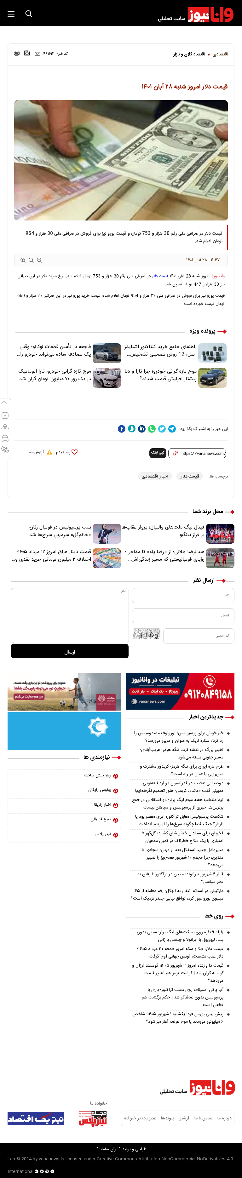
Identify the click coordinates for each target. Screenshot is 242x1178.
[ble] (131, 429)
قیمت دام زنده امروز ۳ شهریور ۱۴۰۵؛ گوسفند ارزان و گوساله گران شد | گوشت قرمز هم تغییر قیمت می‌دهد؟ (177, 973)
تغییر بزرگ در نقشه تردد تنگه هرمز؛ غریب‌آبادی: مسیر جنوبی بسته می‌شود (181, 753)
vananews (49, 1159)
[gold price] (5, 429)
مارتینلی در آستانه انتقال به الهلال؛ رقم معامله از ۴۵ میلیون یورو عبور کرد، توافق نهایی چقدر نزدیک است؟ (177, 894)
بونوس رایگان (99, 789)
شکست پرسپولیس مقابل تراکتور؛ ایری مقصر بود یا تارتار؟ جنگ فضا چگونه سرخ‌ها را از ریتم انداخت (179, 820)
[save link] (27, 53)
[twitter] (162, 429)
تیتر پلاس (103, 834)
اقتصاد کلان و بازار (189, 54)
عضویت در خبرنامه (140, 1118)
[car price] (5, 440)
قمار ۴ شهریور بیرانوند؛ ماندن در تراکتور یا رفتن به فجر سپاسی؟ (180, 878)
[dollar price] (5, 418)
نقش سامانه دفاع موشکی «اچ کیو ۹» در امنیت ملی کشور (180, 1158)
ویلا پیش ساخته (97, 775)
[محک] (64, 691)
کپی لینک (157, 453)
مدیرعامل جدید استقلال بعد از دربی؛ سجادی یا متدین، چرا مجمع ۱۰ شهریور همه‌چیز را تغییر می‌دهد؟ (182, 857)
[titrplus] (92, 1118)
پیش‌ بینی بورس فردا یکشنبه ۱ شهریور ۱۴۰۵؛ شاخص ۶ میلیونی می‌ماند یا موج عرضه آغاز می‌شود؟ (177, 1018)
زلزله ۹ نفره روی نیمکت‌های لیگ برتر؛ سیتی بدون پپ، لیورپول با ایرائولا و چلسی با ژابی (180, 936)
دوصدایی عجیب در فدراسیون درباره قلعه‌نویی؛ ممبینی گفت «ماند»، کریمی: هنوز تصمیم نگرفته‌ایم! (179, 787)
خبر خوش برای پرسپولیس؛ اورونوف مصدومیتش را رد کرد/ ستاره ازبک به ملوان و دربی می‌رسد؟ (178, 737)
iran (11, 1159)
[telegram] (172, 429)
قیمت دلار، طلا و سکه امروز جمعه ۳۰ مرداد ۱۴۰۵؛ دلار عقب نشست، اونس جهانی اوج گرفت (180, 952)
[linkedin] (142, 429)
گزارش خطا (35, 452)
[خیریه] (64, 731)
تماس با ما (203, 1118)
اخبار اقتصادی (155, 476)
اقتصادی (220, 54)
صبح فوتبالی (100, 819)
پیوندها (167, 1118)
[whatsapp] (152, 429)
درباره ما (224, 1118)
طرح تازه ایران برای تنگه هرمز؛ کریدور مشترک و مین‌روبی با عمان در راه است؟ (181, 770)
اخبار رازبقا (102, 804)
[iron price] (5, 452)
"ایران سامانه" (108, 1149)
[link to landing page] (192, 14)
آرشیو (184, 1118)
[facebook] (121, 429)
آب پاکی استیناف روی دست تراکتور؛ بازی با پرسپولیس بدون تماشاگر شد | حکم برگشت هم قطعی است (182, 997)
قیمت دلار (160, 276)
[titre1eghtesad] (36, 1118)
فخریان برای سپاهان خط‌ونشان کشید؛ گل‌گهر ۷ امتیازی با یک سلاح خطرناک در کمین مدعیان (182, 837)
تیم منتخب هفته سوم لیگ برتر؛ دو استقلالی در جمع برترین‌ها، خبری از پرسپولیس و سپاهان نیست (177, 803)
